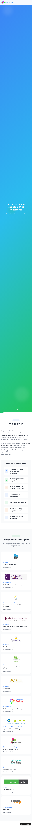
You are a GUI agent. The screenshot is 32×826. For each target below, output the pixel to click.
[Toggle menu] (29, 2)
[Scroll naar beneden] (17, 409)
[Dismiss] (30, 824)
